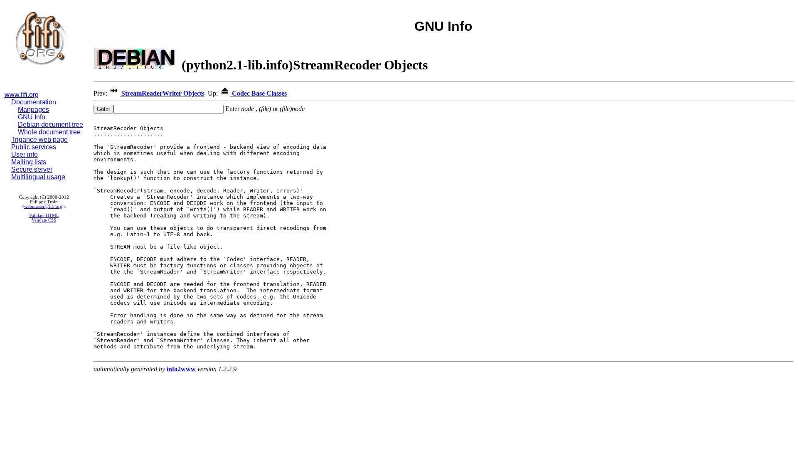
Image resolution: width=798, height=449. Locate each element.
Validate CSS (44, 220)
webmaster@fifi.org (43, 206)
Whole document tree (49, 132)
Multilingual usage (38, 176)
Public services (33, 146)
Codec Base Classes (258, 93)
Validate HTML (44, 215)
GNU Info (31, 117)
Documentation (33, 102)
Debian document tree (50, 124)
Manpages (33, 109)
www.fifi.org (22, 94)
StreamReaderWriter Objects (162, 93)
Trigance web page (39, 139)
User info (24, 154)
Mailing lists (28, 161)
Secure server (31, 169)
